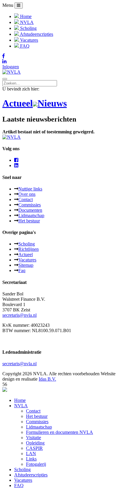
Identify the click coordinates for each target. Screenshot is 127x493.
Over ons (26, 194)
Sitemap (25, 265)
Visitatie (33, 437)
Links (31, 458)
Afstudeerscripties (31, 474)
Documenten (30, 210)
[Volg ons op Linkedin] (63, 61)
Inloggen (10, 66)
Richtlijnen (28, 249)
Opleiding (35, 442)
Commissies (29, 204)
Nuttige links (30, 188)
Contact (25, 199)
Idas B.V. (47, 379)
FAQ (19, 485)
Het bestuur (29, 220)
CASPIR (34, 448)
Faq (21, 270)
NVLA (21, 405)
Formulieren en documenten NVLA (59, 432)
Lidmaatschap (31, 215)
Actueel (25, 254)
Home (20, 400)
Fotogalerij (36, 464)
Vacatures (27, 259)
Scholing (26, 243)
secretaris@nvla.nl (19, 315)
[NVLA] (11, 72)
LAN (31, 453)
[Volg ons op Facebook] (63, 56)
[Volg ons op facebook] (16, 160)
